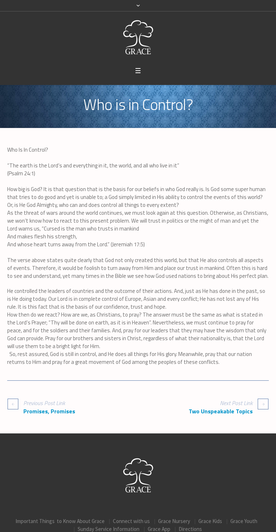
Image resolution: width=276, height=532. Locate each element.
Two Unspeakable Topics (221, 411)
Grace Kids (210, 521)
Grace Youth (243, 521)
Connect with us (131, 521)
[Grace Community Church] (138, 37)
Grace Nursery (174, 521)
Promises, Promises (49, 411)
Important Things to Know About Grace (60, 521)
